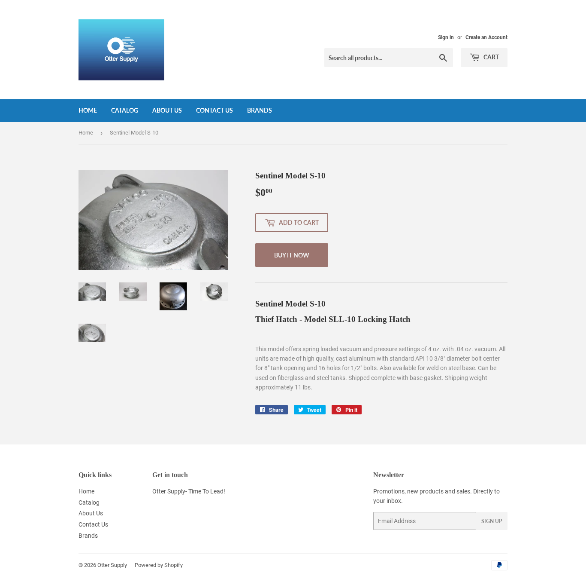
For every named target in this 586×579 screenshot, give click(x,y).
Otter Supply (112, 565)
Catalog (124, 110)
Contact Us (214, 110)
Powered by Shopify (159, 565)
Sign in (446, 37)
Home (88, 110)
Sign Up (491, 521)
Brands (259, 110)
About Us (167, 110)
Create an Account (486, 37)
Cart (490, 57)
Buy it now (291, 255)
